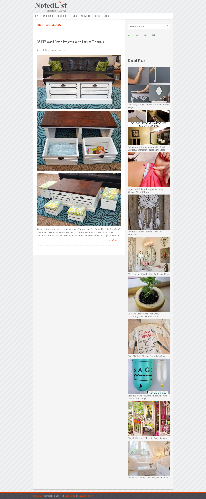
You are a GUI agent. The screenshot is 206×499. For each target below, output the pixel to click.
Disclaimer (70, 496)
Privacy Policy (86, 496)
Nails (106, 16)
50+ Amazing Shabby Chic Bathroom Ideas (148, 274)
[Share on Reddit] (155, 37)
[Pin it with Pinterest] (131, 37)
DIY (36, 16)
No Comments (60, 50)
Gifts (97, 16)
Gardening (48, 16)
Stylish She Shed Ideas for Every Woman (147, 438)
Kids (75, 16)
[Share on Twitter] (147, 37)
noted (41, 50)
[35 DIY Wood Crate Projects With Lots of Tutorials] (79, 141)
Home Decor (62, 16)
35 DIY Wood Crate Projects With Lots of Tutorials (70, 42)
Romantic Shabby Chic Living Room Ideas (148, 478)
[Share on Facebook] (139, 37)
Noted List (38, 496)
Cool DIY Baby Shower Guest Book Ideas (147, 356)
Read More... (115, 240)
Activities (85, 16)
